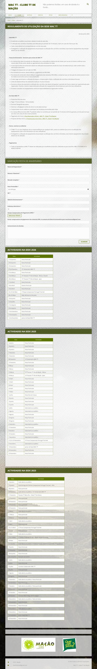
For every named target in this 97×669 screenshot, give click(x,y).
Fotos (50, 15)
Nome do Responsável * (15, 167)
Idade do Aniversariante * (15, 200)
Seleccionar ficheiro (14, 215)
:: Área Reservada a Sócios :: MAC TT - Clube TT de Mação (40, 116)
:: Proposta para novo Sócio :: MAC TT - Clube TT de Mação (42, 119)
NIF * (9, 193)
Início (10, 15)
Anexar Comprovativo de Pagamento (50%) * (21, 213)
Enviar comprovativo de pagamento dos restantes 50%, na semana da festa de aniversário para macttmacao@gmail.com (44, 219)
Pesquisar (88, 4)
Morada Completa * (13, 180)
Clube (19, 15)
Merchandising (63, 15)
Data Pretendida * (13, 186)
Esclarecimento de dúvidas (16, 226)
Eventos (40, 15)
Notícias (29, 15)
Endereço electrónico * (14, 206)
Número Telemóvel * (14, 173)
